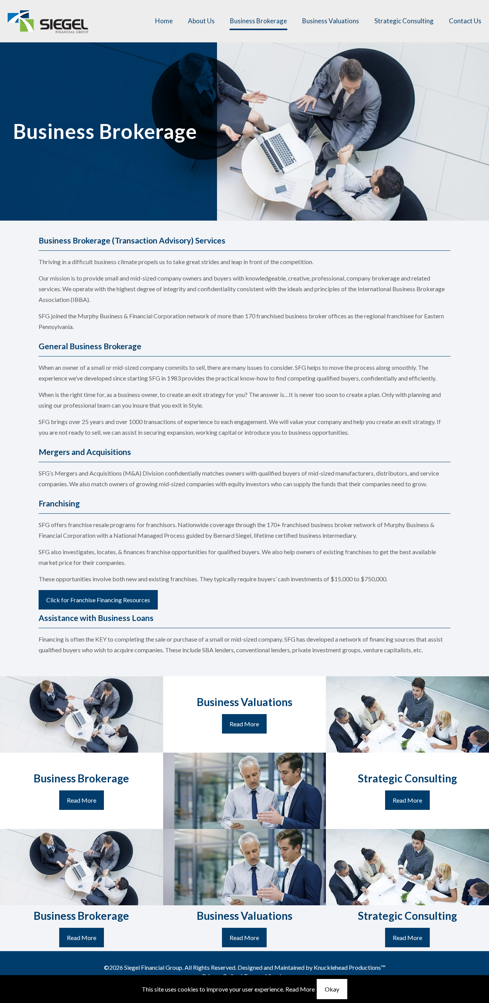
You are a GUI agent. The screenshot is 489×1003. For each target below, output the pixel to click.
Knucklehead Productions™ (349, 967)
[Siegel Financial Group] (48, 21)
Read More (300, 989)
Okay (332, 989)
